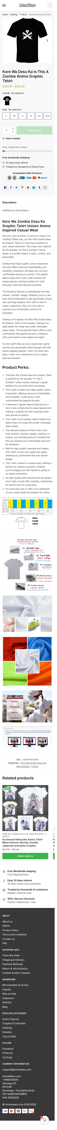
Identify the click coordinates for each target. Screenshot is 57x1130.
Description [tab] (9, 202)
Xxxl (47, 116)
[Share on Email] (28, 187)
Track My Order (11, 955)
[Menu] (7, 5)
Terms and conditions (14, 934)
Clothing (13, 14)
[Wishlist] (43, 789)
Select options (25, 856)
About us (7, 921)
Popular (6, 989)
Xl (31, 116)
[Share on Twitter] (16, 187)
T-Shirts (23, 14)
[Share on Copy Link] (45, 187)
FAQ (4, 943)
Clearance (8, 998)
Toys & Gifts (9, 1036)
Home (5, 14)
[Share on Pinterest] (22, 187)
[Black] (7, 100)
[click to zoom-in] (27, 40)
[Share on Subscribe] (34, 187)
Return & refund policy (15, 968)
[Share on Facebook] (11, 187)
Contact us (8, 938)
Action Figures (10, 1019)
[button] (13, 129)
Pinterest (7, 1052)
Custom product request (16, 972)
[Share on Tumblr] (39, 187)
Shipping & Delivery (13, 959)
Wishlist (6, 1002)
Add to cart (34, 130)
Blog (4, 1006)
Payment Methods (12, 964)
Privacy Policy (10, 930)
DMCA (6, 925)
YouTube (7, 1057)
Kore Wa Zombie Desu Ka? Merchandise (23, 834)
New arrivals (9, 993)
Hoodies (7, 1032)
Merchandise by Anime (15, 985)
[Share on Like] (5, 187)
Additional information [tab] (15, 210)
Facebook (7, 1048)
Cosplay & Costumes (14, 1023)
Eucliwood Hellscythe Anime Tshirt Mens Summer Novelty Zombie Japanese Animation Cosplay (22, 842)
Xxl (39, 116)
